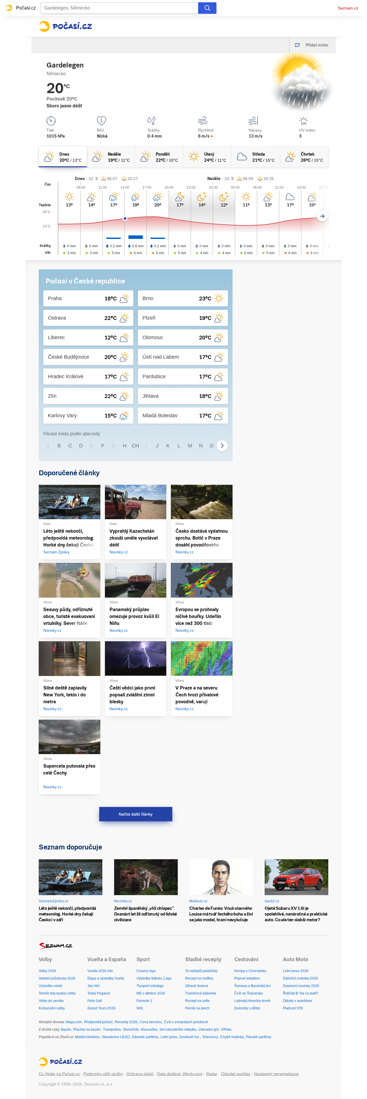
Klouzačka (149, 1029)
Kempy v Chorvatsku (250, 971)
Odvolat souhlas (235, 1073)
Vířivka (226, 1029)
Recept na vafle (197, 1001)
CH (135, 446)
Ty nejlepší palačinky (201, 971)
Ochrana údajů (139, 1073)
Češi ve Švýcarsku (248, 993)
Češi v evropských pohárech (186, 1022)
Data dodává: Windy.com (179, 1073)
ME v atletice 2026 (150, 993)
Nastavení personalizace (276, 1073)
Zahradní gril (208, 1029)
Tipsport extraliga (149, 986)
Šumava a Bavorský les (252, 986)
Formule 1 (144, 1001)
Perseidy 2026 (126, 1022)
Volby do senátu (51, 1001)
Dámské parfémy (145, 1037)
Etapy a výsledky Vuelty (105, 978)
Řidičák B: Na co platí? (300, 993)
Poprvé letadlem (247, 978)
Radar (211, 1073)
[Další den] (322, 216)
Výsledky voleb (50, 986)
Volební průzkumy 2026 (57, 978)
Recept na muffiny (199, 978)
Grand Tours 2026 (101, 1008)
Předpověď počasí (98, 1022)
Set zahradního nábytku (177, 1029)
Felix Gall (94, 1001)
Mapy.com (74, 1022)
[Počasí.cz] (65, 26)
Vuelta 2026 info (100, 971)
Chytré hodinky (232, 1037)
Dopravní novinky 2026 (301, 986)
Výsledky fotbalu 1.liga (153, 978)
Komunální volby (52, 1008)
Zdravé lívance (196, 986)
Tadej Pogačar (98, 993)
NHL (140, 1008)
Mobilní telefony (87, 1037)
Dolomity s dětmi (247, 1008)
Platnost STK (293, 1008)
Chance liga (145, 971)
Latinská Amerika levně (252, 1001)
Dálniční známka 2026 (300, 978)
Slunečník (130, 1029)
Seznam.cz (348, 8)
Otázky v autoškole (297, 1001)
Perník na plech (197, 1008)
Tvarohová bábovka (200, 993)
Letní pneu (169, 1037)
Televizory (210, 1037)
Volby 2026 (47, 971)
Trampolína (112, 1029)
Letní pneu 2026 (296, 971)
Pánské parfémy (258, 1037)
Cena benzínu (151, 1022)
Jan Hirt (93, 986)
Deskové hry (189, 1037)
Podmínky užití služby (103, 1073)
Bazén (66, 1029)
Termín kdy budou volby (57, 993)
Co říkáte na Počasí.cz (59, 1073)
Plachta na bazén (87, 1029)
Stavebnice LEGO (116, 1037)
